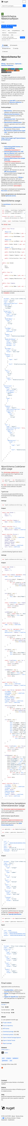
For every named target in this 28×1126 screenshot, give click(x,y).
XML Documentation (10, 171)
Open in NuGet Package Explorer (12, 1037)
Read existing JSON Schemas (12, 146)
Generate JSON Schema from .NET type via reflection (13, 152)
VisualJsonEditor (9, 990)
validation (15, 1058)
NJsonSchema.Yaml (9, 119)
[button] (22, 37)
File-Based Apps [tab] (5, 35)
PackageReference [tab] (16, 30)
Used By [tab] (16, 48)
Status (3, 1087)
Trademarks (11, 1120)
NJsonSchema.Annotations (12, 114)
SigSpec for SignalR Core (11, 996)
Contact (4, 1080)
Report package (7, 1043)
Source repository (8, 1025)
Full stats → (4, 1004)
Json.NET (12, 100)
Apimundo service (11, 196)
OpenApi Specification (15, 914)
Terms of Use (19, 1116)
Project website (7, 1022)
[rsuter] (2, 1052)
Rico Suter (4, 190)
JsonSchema (7, 204)
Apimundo (18, 64)
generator (5, 1060)
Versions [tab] (5, 51)
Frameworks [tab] (14, 45)
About (13, 1116)
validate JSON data (9, 148)
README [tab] (5, 45)
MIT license (6, 1028)
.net (11, 1060)
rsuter (6, 1052)
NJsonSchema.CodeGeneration (13, 122)
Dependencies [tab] (7, 48)
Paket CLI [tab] (4, 32)
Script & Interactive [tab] (12, 32)
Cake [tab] (12, 35)
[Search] (24, 5)
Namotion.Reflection (7, 65)
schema (8, 1058)
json (3, 1058)
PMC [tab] (9, 30)
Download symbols (8, 1034)
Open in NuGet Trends (9, 1040)
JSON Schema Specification (11, 824)
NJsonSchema (8, 111)
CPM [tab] (23, 30)
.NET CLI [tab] (4, 30)
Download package (8, 1031)
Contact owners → (5, 1049)
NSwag (3, 64)
